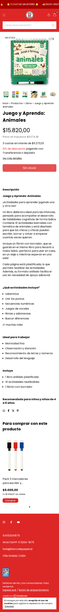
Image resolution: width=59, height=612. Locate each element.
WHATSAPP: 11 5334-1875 (18, 542)
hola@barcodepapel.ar (18, 549)
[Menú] (4, 15)
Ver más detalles (12, 158)
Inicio (6, 103)
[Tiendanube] (15, 596)
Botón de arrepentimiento (34, 590)
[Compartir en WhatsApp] (4, 411)
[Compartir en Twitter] (13, 411)
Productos (17, 103)
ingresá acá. (10, 590)
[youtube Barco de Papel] (18, 522)
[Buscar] (53, 25)
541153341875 (11, 535)
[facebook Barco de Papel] (11, 522)
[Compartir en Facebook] (8, 411)
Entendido (9, 606)
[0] (54, 15)
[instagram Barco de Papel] (4, 522)
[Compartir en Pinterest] (17, 411)
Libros (28, 103)
